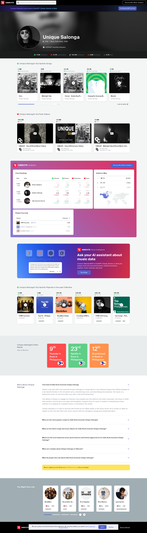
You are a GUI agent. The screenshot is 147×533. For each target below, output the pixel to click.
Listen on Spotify (121, 104)
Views (87, 178)
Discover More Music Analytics (134, 2)
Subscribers (77, 178)
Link (32, 223)
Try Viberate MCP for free (127, 8)
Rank (17, 178)
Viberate (7, 2)
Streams (66, 178)
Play (27, 83)
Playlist (18, 218)
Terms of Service (125, 527)
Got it (102, 527)
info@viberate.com (72, 467)
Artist (25, 178)
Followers (56, 178)
